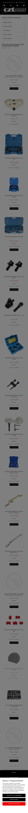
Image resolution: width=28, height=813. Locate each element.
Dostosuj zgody (14, 799)
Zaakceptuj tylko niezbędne (14, 795)
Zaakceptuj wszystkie (14, 803)
